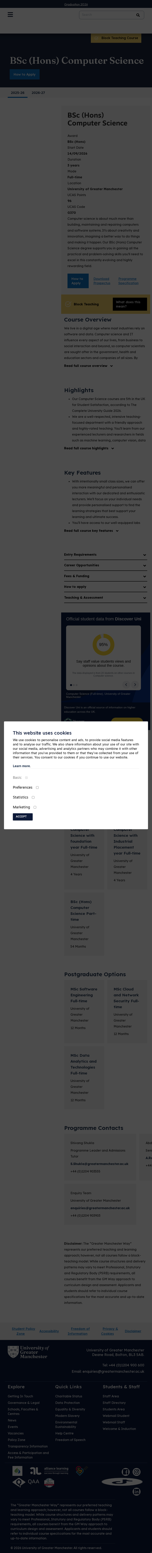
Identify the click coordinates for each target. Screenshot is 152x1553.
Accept (21, 816)
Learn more (21, 766)
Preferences (22, 788)
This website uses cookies (42, 733)
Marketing (21, 807)
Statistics (20, 797)
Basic (17, 778)
